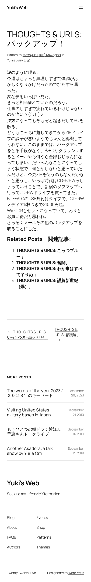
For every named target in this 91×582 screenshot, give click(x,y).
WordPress (76, 573)
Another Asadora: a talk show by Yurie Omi (30, 451)
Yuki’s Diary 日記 (18, 60)
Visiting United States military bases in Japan (29, 412)
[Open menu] (81, 8)
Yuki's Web (17, 7)
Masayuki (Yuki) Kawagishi (42, 55)
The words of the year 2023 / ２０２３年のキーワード (35, 393)
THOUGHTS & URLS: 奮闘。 (43, 262)
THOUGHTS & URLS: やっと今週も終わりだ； (27, 334)
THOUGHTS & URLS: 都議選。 (67, 332)
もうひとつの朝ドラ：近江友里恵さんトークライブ (34, 431)
